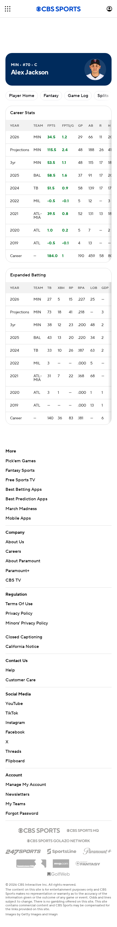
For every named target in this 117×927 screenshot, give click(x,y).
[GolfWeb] (58, 874)
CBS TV (13, 580)
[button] (7, 9)
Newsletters (17, 794)
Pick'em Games (20, 461)
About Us (14, 542)
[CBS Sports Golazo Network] (58, 840)
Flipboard (15, 761)
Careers (13, 551)
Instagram (15, 722)
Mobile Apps (18, 518)
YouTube (14, 703)
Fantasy (51, 95)
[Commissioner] (31, 861)
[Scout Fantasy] (88, 863)
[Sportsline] (61, 850)
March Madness (21, 508)
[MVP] (61, 861)
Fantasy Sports (20, 470)
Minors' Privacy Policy (26, 623)
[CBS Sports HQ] (83, 830)
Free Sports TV (20, 480)
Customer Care (20, 680)
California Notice (22, 646)
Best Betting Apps (23, 489)
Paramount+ (17, 570)
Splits (103, 95)
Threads (13, 751)
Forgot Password (21, 813)
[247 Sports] (23, 850)
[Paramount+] (97, 850)
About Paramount (22, 561)
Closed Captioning (23, 637)
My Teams (15, 804)
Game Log (78, 95)
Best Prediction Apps (26, 499)
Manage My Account (25, 784)
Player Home (21, 95)
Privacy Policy (18, 613)
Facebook (14, 732)
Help (10, 670)
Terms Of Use (19, 604)
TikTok (11, 713)
